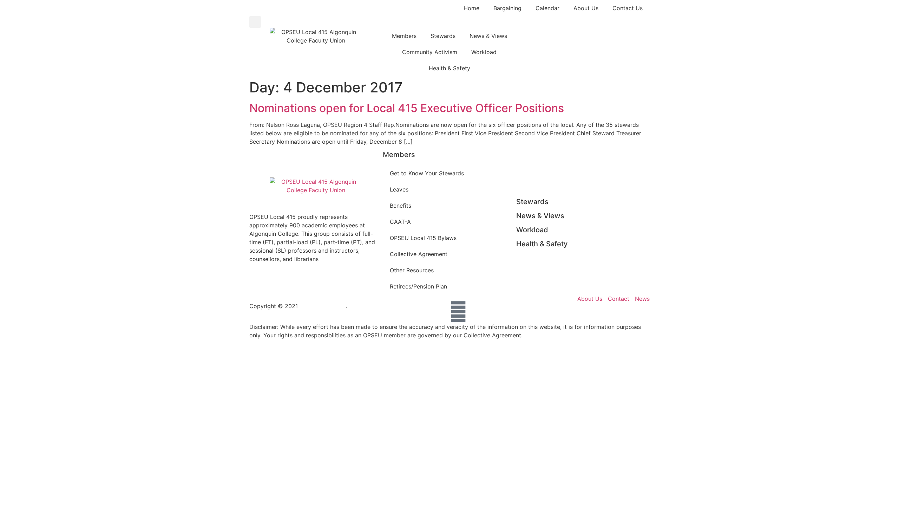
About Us (585, 8)
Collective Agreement (418, 254)
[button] (255, 22)
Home (471, 8)
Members (404, 35)
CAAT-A (400, 221)
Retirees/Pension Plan (418, 286)
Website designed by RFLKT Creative (398, 306)
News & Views (488, 35)
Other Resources (412, 270)
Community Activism (429, 52)
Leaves (399, 189)
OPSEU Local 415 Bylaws (423, 237)
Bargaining (507, 8)
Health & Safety (449, 68)
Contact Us (627, 8)
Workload (484, 52)
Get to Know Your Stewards (427, 173)
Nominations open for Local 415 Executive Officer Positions (406, 108)
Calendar (547, 8)
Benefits (400, 205)
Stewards (443, 35)
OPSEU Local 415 (323, 306)
